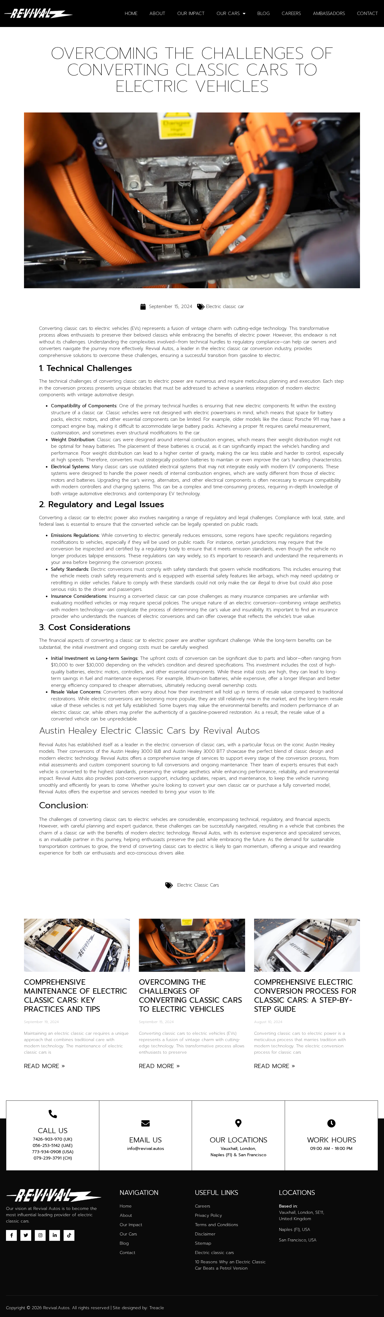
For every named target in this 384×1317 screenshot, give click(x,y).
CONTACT (367, 13)
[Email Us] (145, 1123)
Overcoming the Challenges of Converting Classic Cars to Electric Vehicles (190, 996)
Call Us (53, 1130)
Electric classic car (225, 306)
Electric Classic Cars (198, 885)
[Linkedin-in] (54, 1235)
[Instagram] (40, 1235)
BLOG (263, 13)
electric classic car (229, 348)
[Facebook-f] (11, 1235)
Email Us (145, 1140)
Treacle (156, 1308)
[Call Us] (53, 1114)
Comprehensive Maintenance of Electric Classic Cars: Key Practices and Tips (75, 996)
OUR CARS (228, 13)
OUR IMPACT (191, 13)
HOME (131, 13)
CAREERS (291, 13)
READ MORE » (44, 1065)
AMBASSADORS (329, 13)
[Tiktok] (69, 1235)
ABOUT (157, 13)
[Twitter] (25, 1235)
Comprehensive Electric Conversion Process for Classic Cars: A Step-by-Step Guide (305, 996)
